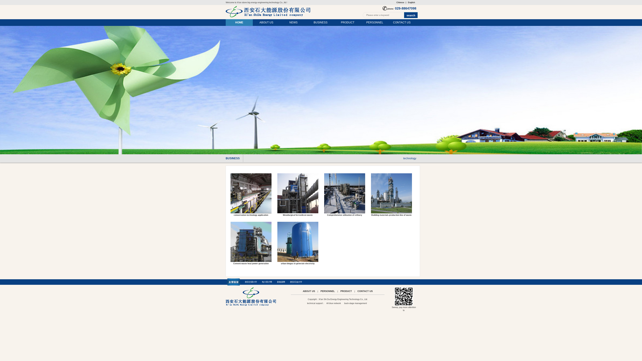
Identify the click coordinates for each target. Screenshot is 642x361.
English (411, 2)
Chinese (400, 2)
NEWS (293, 22)
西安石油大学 (296, 282)
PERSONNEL (374, 22)
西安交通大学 (251, 282)
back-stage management (355, 303)
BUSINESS (321, 22)
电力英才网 (267, 282)
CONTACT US (402, 22)
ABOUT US (266, 22)
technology (409, 158)
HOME (239, 22)
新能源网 (281, 282)
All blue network (333, 303)
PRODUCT (347, 22)
